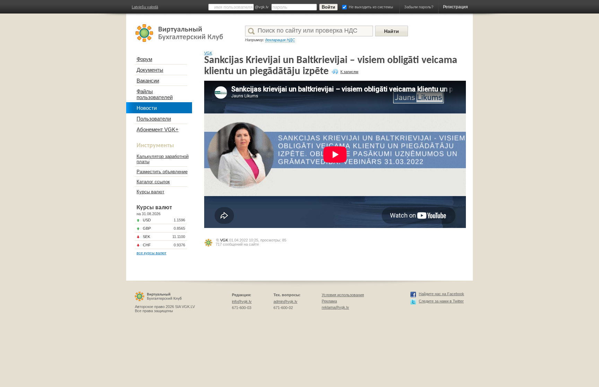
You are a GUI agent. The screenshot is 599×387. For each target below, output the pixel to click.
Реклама (329, 301)
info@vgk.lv (242, 301)
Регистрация (455, 7)
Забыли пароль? (418, 7)
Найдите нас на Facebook (441, 294)
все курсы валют (151, 253)
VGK (208, 53)
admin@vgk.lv (285, 301)
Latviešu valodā (145, 7)
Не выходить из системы (371, 7)
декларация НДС (280, 40)
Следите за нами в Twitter (441, 301)
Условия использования (343, 295)
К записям (349, 72)
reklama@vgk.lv (335, 307)
